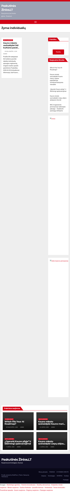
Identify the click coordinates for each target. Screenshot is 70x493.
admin (22, 427)
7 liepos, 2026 (10, 446)
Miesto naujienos (13, 487)
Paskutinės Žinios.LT (16, 459)
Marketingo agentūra (13, 485)
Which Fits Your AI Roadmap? (14, 422)
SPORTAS (59, 476)
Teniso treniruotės (59, 487)
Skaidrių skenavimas (43, 485)
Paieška (52, 39)
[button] (67, 22)
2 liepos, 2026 (44, 446)
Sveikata (66, 476)
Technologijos (9, 419)
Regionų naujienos (32, 490)
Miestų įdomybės (8, 40)
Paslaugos (66, 479)
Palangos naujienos (46, 490)
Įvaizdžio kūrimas (37, 487)
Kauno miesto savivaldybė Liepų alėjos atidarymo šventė (58, 98)
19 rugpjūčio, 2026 (12, 427)
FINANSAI (52, 472)
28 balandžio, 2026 (11, 51)
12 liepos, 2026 (44, 427)
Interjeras (43, 476)
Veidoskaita (48, 487)
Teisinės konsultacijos (28, 485)
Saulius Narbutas (25, 487)
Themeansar (4, 476)
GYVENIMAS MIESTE (63, 472)
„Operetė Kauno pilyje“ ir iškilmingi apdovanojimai (18, 442)
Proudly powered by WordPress (9, 475)
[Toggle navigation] (35, 22)
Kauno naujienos (19, 490)
